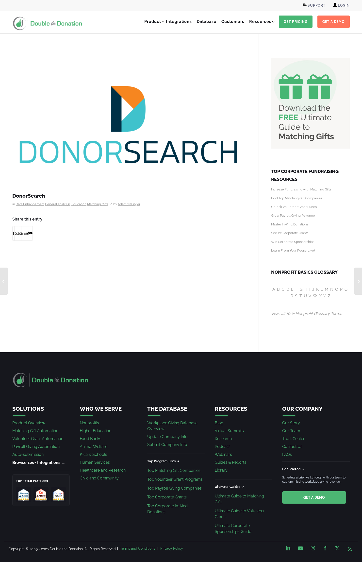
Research (223, 438)
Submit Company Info (167, 444)
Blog (219, 423)
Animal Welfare (93, 446)
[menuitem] (314, 5)
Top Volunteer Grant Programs (175, 479)
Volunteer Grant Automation (37, 438)
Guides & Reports (230, 462)
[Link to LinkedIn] (288, 548)
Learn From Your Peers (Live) (293, 250)
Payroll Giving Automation (36, 446)
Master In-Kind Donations (289, 224)
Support (316, 5)
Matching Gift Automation (35, 430)
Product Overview (28, 423)
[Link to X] (337, 548)
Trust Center (293, 438)
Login (343, 5)
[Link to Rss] (349, 548)
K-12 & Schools (93, 454)
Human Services (95, 462)
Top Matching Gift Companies (173, 470)
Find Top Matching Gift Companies (296, 198)
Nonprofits (89, 423)
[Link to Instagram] (312, 548)
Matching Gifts (97, 204)
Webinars (223, 454)
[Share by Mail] (31, 233)
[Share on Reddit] (27, 233)
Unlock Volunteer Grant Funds (294, 207)
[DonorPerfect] (4, 281)
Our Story (291, 423)
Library (221, 470)
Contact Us (292, 446)
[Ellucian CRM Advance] (358, 281)
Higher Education (95, 430)
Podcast (222, 446)
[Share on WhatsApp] (19, 233)
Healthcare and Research (103, 470)
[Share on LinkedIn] (23, 233)
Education (78, 204)
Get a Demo (314, 497)
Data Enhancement (30, 204)
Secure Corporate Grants (289, 233)
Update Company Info (167, 436)
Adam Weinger (129, 204)
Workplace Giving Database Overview (172, 426)
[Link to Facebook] (325, 548)
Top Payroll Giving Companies (174, 488)
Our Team (291, 430)
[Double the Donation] (47, 23)
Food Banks (90, 438)
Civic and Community (99, 478)
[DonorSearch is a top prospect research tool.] (129, 124)
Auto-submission (28, 454)
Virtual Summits (229, 430)
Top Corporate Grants (167, 497)
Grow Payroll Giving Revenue (293, 215)
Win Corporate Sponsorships (292, 242)
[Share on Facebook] (13, 233)
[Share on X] (16, 233)
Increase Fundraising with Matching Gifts (301, 189)
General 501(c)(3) (57, 204)
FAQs (287, 454)
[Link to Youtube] (300, 548)
